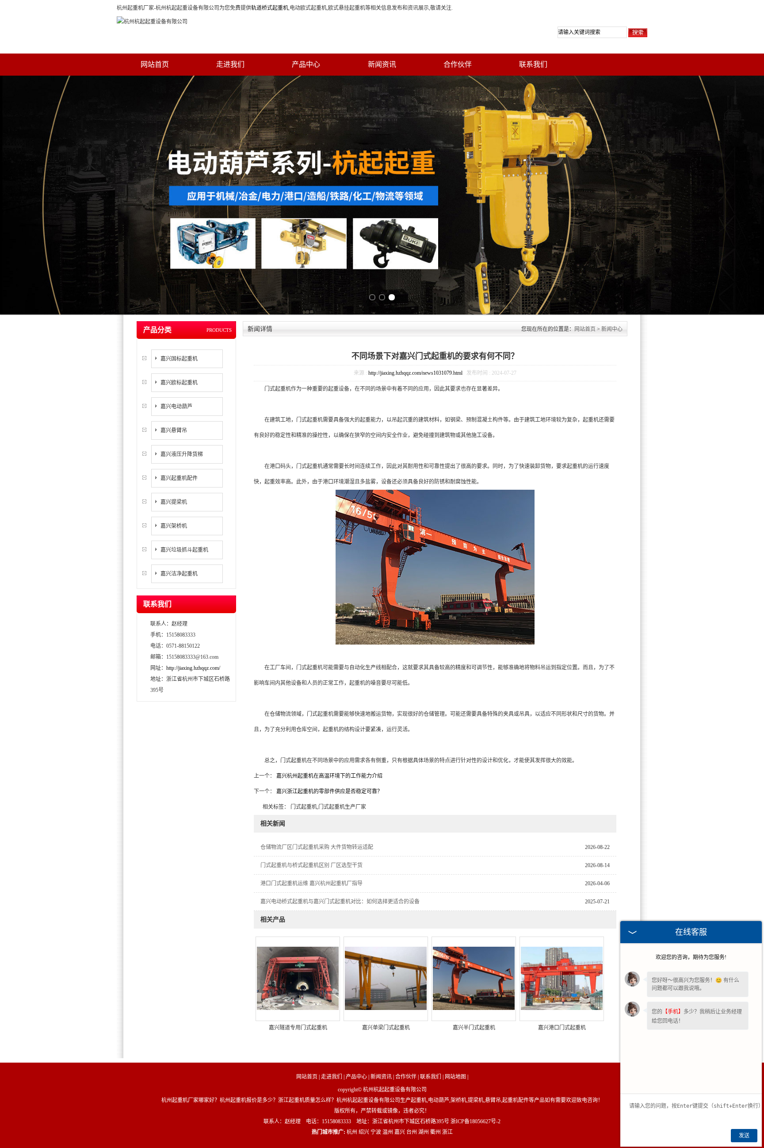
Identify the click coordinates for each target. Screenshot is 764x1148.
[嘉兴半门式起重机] (474, 978)
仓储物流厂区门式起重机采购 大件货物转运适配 (316, 847)
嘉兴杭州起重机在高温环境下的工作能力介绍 (328, 776)
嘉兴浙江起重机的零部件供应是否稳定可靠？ (328, 791)
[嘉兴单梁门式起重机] (386, 978)
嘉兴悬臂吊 (173, 430)
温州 (387, 1132)
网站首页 (155, 64)
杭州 (352, 1132)
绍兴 (364, 1132)
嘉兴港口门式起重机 (562, 1028)
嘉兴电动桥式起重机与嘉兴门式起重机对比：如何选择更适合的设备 (340, 901)
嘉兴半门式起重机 (474, 1028)
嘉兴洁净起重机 (179, 574)
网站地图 (455, 1077)
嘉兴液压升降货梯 (181, 454)
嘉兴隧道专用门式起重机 (298, 1028)
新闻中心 (612, 329)
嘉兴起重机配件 (179, 478)
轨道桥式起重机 (269, 8)
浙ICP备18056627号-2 (475, 1121)
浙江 (447, 1132)
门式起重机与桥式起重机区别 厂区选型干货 (311, 865)
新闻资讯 (382, 64)
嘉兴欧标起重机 (179, 383)
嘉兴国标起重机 (179, 359)
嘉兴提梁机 (173, 502)
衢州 (435, 1132)
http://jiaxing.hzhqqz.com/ (193, 668)
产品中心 (306, 64)
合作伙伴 (457, 64)
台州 (411, 1132)
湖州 (423, 1132)
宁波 (376, 1132)
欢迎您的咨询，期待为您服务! (691, 957)
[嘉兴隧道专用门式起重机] (298, 978)
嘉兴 (399, 1132)
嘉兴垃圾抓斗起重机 (184, 550)
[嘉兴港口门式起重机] (562, 978)
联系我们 (533, 64)
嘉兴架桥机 (173, 526)
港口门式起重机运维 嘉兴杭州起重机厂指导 (311, 883)
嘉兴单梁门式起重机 (386, 1028)
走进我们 (230, 64)
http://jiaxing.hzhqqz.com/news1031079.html (415, 373)
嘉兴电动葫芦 (176, 406)
